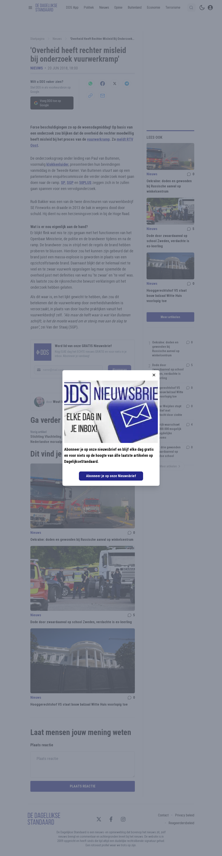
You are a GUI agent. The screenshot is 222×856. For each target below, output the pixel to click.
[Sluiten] (154, 375)
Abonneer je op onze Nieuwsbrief (111, 476)
